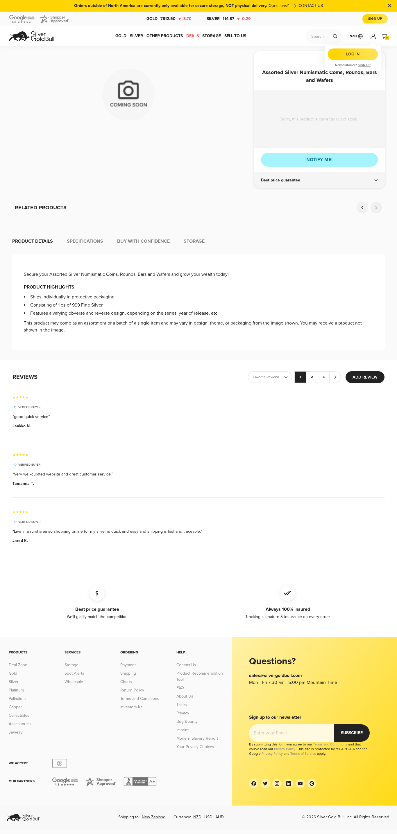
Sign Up (375, 19)
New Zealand (153, 817)
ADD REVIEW (365, 377)
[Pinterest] (311, 783)
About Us (184, 696)
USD (208, 817)
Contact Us (186, 664)
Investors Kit (131, 707)
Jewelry (16, 732)
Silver (229, 18)
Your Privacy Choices (195, 746)
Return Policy (132, 690)
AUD (219, 817)
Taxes (181, 704)
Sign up (364, 65)
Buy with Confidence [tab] (143, 241)
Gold (169, 18)
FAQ (180, 687)
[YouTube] (300, 783)
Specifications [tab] (85, 241)
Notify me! (319, 160)
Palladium (17, 698)
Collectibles (19, 715)
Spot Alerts (74, 673)
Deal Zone (18, 664)
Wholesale (74, 681)
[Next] (376, 207)
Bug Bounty (187, 721)
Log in (353, 54)
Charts (126, 681)
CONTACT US (310, 5)
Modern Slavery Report (197, 738)
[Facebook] (253, 783)
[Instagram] (277, 783)
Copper (15, 707)
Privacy (182, 713)
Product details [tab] (32, 241)
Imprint (182, 729)
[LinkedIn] (288, 783)
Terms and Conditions (139, 698)
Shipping (128, 673)
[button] (319, 180)
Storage (71, 664)
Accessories (20, 723)
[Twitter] (265, 783)
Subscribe (352, 732)
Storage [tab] (194, 241)
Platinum (16, 690)
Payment (128, 664)
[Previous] (362, 207)
